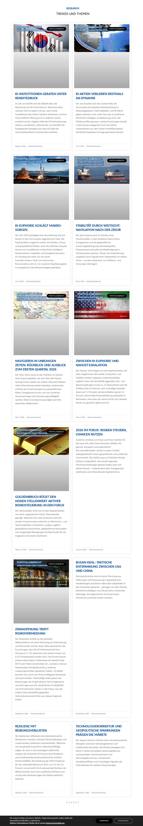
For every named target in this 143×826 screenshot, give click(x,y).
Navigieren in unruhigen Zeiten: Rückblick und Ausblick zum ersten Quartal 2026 (40, 365)
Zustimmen (104, 821)
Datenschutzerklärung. (55, 823)
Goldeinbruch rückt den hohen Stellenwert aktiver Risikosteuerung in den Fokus (39, 501)
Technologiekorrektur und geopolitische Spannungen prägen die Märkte (99, 731)
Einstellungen (123, 821)
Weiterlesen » (21, 138)
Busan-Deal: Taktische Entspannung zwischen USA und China (98, 567)
